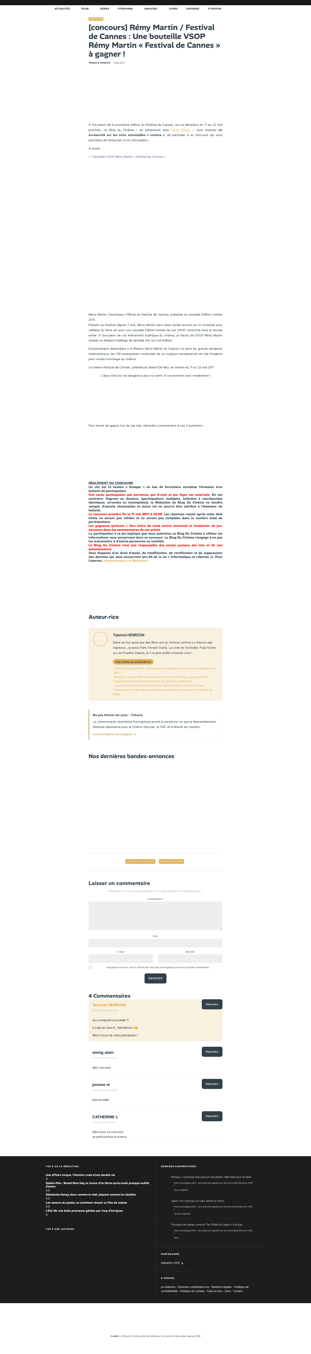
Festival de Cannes (141, 861)
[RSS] (262, 2)
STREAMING (125, 8)
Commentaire (155, 899)
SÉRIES (104, 8)
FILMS (85, 8)
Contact (237, 1291)
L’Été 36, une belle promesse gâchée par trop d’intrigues (84, 1211)
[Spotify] (257, 2)
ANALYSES (150, 8)
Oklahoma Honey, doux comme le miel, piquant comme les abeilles (91, 1194)
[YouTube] (235, 2)
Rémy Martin (181, 130)
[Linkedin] (241, 2)
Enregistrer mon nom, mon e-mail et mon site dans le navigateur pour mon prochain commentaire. (157, 967)
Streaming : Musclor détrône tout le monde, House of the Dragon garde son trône (161, 677)
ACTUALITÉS (62, 8)
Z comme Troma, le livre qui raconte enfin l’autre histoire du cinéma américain (158, 685)
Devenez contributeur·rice (193, 1286)
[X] (224, 2)
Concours (95, 19)
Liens (228, 1291)
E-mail (120, 951)
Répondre (212, 1004)
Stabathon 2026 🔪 (172, 1262)
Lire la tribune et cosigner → (114, 734)
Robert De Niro (172, 861)
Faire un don (214, 1291)
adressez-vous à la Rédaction (125, 560)
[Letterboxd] (251, 2)
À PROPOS (214, 8)
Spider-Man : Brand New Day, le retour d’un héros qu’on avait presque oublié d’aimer (97, 1184)
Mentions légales (222, 1286)
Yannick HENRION (99, 62)
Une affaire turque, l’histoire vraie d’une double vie (80, 1175)
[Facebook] (219, 2)
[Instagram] (230, 2)
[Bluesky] (246, 2)
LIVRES (173, 8)
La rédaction (168, 1286)
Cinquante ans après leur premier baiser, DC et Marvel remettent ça (153, 681)
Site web (190, 951)
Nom (155, 936)
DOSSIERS (192, 8)
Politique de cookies (192, 1291)
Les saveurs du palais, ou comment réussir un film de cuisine (86, 1202)
